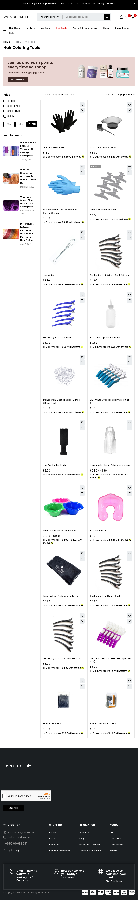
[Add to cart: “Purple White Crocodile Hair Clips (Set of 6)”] (129, 621)
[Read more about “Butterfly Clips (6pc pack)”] (129, 172)
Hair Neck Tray (98, 530)
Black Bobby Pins (52, 723)
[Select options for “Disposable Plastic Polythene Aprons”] (129, 427)
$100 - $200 (13, 106)
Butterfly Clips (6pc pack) (103, 209)
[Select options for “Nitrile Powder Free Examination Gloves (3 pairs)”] (82, 172)
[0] (133, 17)
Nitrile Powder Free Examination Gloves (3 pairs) (60, 211)
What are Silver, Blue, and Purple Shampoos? (27, 201)
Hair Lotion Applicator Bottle (105, 337)
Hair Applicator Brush (54, 465)
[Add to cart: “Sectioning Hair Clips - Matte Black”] (82, 621)
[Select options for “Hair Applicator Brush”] (82, 427)
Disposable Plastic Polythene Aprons (110, 465)
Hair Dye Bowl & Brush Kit (103, 147)
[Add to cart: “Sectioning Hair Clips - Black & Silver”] (129, 237)
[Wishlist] (127, 17)
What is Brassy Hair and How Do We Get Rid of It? (28, 176)
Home (6, 41)
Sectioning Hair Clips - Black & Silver (109, 275)
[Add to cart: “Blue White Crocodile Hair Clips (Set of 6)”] (129, 362)
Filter (32, 124)
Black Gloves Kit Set (53, 147)
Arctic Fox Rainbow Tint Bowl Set (60, 530)
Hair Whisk (48, 275)
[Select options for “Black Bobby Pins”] (82, 686)
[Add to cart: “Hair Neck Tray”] (129, 493)
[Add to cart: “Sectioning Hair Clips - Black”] (129, 558)
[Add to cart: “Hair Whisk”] (82, 237)
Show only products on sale (59, 94)
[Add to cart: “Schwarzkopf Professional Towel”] (82, 558)
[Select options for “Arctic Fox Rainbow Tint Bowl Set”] (82, 493)
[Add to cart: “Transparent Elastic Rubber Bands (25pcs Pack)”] (82, 362)
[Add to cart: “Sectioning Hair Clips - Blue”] (82, 300)
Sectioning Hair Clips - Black (105, 596)
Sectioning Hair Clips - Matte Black (61, 658)
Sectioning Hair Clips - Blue (57, 337)
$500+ (10, 116)
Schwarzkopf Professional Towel (60, 596)
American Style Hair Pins (103, 723)
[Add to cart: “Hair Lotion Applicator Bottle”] (129, 300)
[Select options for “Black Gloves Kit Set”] (82, 110)
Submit (13, 807)
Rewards (32, 72)
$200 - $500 (13, 111)
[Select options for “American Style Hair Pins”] (129, 686)
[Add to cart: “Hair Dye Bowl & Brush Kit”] (129, 110)
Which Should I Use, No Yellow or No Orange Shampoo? (28, 149)
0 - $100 (11, 101)
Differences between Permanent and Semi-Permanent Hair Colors (27, 232)
